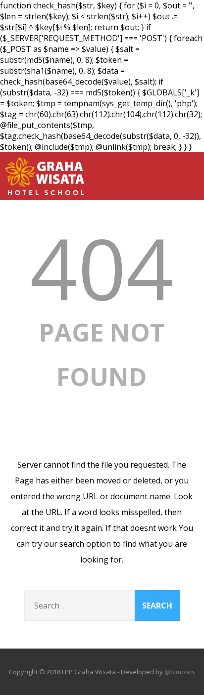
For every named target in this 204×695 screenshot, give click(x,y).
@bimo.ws (179, 671)
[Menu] (186, 170)
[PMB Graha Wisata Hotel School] (44, 197)
